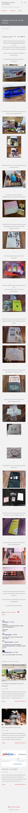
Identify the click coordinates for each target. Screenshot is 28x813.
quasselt (13, 612)
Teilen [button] (3, 614)
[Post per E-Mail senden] (18, 612)
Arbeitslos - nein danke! (10, 769)
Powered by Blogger (15, 807)
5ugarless (17, 809)
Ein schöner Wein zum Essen (11, 727)
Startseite (4, 10)
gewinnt (8, 612)
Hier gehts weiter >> (20, 701)
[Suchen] (22, 2)
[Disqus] (14, 638)
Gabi (16, 605)
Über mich (12, 10)
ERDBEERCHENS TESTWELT (8, 3)
